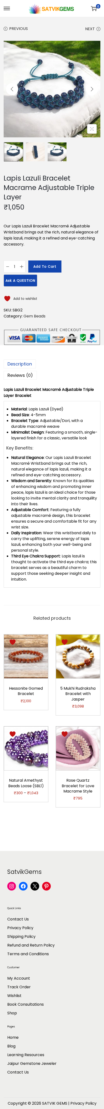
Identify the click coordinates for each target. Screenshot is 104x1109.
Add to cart (44, 266)
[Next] (92, 89)
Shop (12, 1013)
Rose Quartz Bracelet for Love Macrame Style (78, 786)
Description (19, 364)
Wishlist (14, 995)
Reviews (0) (20, 375)
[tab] (52, 363)
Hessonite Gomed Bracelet (26, 691)
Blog (11, 1046)
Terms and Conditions (28, 954)
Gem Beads (34, 316)
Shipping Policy (21, 936)
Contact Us (18, 919)
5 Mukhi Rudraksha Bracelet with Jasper (78, 694)
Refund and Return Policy (31, 945)
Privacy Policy (20, 928)
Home (13, 1037)
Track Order (19, 987)
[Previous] (12, 89)
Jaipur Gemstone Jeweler (32, 1063)
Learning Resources (25, 1055)
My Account (18, 978)
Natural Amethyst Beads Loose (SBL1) (26, 783)
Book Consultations (25, 1004)
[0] (94, 8)
